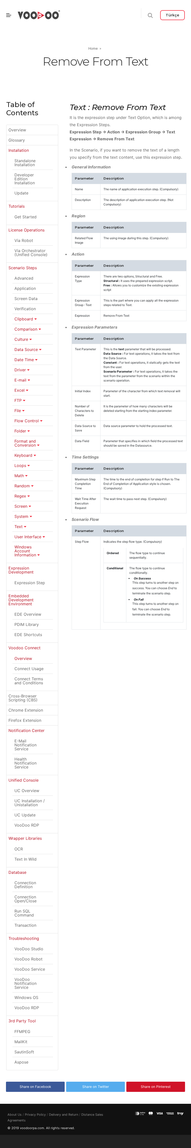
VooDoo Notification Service (25, 983)
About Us (14, 1114)
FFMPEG (22, 1031)
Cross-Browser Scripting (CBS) (23, 697)
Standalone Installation (25, 162)
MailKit (20, 1041)
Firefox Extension (24, 720)
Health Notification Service (25, 763)
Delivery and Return (63, 1114)
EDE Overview (27, 614)
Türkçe (172, 15)
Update (21, 193)
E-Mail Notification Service (25, 744)
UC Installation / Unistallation (29, 802)
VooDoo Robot (28, 959)
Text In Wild (25, 859)
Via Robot (23, 240)
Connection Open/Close (25, 898)
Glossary (16, 140)
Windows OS (26, 997)
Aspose (21, 1062)
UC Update (25, 814)
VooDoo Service (29, 969)
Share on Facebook (35, 1087)
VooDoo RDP (26, 825)
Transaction (25, 925)
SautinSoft (24, 1051)
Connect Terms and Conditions (28, 680)
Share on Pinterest (156, 1087)
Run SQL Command (24, 913)
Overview (17, 129)
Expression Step (29, 582)
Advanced (23, 278)
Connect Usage (29, 668)
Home (93, 48)
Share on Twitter (95, 1087)
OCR (18, 848)
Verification (25, 308)
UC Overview (26, 790)
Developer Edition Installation (24, 178)
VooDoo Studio (28, 948)
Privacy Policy (35, 1114)
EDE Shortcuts (28, 634)
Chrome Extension (25, 710)
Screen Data (26, 298)
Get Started (25, 216)
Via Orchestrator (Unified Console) (31, 252)
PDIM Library (26, 624)
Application (25, 288)
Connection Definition (25, 884)
